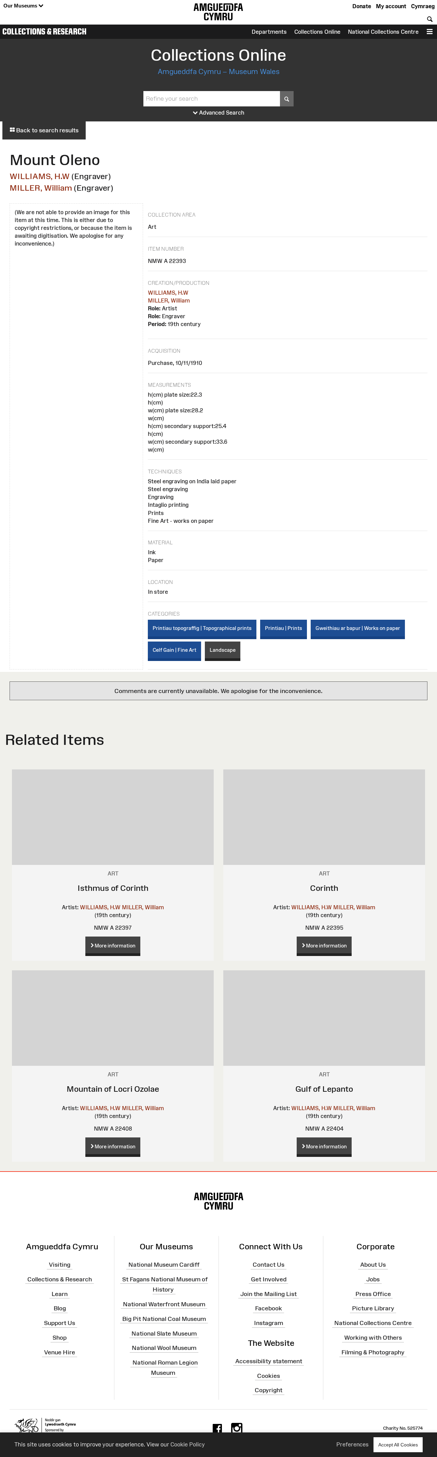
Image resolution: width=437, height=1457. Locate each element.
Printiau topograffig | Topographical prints (202, 628)
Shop (60, 1337)
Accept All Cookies (398, 1444)
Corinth (324, 888)
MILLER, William (41, 187)
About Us (373, 1264)
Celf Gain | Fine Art (174, 650)
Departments (269, 32)
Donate (361, 6)
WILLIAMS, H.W (40, 176)
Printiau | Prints (283, 628)
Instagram (268, 1323)
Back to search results (47, 130)
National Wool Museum (164, 1347)
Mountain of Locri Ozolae (113, 1088)
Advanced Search (221, 112)
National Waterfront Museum (164, 1304)
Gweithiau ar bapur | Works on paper (357, 628)
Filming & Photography (373, 1352)
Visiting (59, 1264)
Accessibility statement (268, 1361)
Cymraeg (423, 6)
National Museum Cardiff (164, 1264)
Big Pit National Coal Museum (164, 1318)
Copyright (268, 1390)
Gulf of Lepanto (324, 1088)
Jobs (373, 1279)
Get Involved (268, 1279)
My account (391, 6)
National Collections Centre (383, 32)
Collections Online (317, 32)
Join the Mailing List (268, 1293)
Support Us (59, 1323)
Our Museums (21, 6)
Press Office (373, 1293)
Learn (60, 1293)
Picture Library (373, 1308)
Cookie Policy (187, 1444)
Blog (60, 1308)
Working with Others (373, 1337)
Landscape (223, 650)
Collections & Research (44, 31)
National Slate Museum (164, 1333)
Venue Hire (59, 1352)
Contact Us (268, 1264)
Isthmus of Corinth (113, 888)
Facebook (268, 1308)
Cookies (268, 1375)
